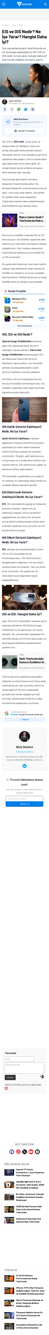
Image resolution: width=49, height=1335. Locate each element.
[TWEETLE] (12, 111)
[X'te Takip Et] (24, 1151)
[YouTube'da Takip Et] (31, 1151)
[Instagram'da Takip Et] (18, 1151)
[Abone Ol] (33, 109)
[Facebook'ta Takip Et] (11, 1151)
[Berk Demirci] (24, 732)
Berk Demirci (15, 101)
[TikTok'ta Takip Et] (37, 1151)
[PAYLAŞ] (5, 111)
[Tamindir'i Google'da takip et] (24, 716)
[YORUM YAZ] (26, 111)
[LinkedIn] (24, 766)
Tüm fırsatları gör (24, 326)
